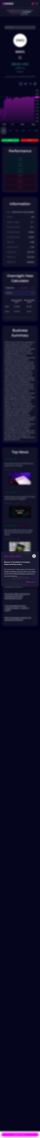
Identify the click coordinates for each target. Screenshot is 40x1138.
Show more (30, 582)
